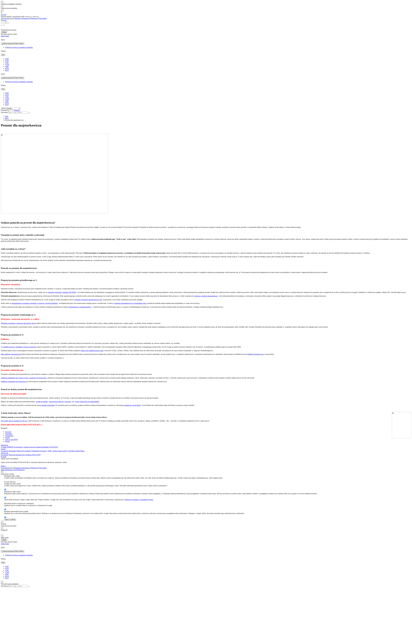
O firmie (4, 447)
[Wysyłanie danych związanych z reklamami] (5, 509)
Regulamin (12, 451)
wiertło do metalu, (41, 402)
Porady (7, 438)
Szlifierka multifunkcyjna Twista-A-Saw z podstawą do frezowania (24, 378)
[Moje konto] (6, 22)
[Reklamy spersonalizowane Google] (5, 517)
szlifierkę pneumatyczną (255, 354)
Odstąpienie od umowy (39, 451)
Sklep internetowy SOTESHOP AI (13, 470)
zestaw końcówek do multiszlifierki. (87, 402)
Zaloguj (4, 32)
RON (7, 68)
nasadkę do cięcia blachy (132, 405)
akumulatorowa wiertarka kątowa (80, 307)
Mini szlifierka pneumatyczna (11, 354)
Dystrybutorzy (18, 447)
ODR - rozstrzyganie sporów (57, 451)
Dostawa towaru (29, 447)
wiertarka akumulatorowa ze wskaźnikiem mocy (130, 303)
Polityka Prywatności (24, 451)
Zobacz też (4, 453)
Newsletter (4, 455)
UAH (7, 64)
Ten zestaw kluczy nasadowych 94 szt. (14, 421)
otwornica (67, 402)
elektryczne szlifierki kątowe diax (92, 350)
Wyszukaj (4, 112)
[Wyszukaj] (29, 586)
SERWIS (10, 447)
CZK (7, 63)
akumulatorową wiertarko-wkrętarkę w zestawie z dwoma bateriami (35, 303)
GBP (7, 66)
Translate (17, 110)
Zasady (3, 449)
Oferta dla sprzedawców (17, 455)
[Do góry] (2, 588)
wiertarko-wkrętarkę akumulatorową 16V (88, 300)
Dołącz (3, 466)
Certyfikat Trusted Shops (76, 451)
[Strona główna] (3, 14)
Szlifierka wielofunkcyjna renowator (13, 381)
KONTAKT (54, 447)
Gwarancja (4, 451)
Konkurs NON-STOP (33, 455)
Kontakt (3, 457)
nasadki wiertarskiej (48, 405)
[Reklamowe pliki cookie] (5, 498)
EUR (7, 61)
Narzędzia (8, 434)
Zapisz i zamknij (10, 519)
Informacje (4, 445)
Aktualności (9, 436)
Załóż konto (5, 36)
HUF (7, 70)
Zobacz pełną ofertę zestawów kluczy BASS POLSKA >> (21, 424)
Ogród (7, 441)
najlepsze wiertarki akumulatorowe (206, 296)
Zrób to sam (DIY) (11, 439)
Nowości (8, 432)
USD (7, 59)
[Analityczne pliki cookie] (5, 490)
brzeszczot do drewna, (56, 402)
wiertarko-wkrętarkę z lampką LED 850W (62, 292)
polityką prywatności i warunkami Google (139, 500)
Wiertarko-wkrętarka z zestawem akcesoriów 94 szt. (18, 323)
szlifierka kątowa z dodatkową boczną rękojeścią (19, 347)
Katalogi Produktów (42, 447)
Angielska (29, 47)
